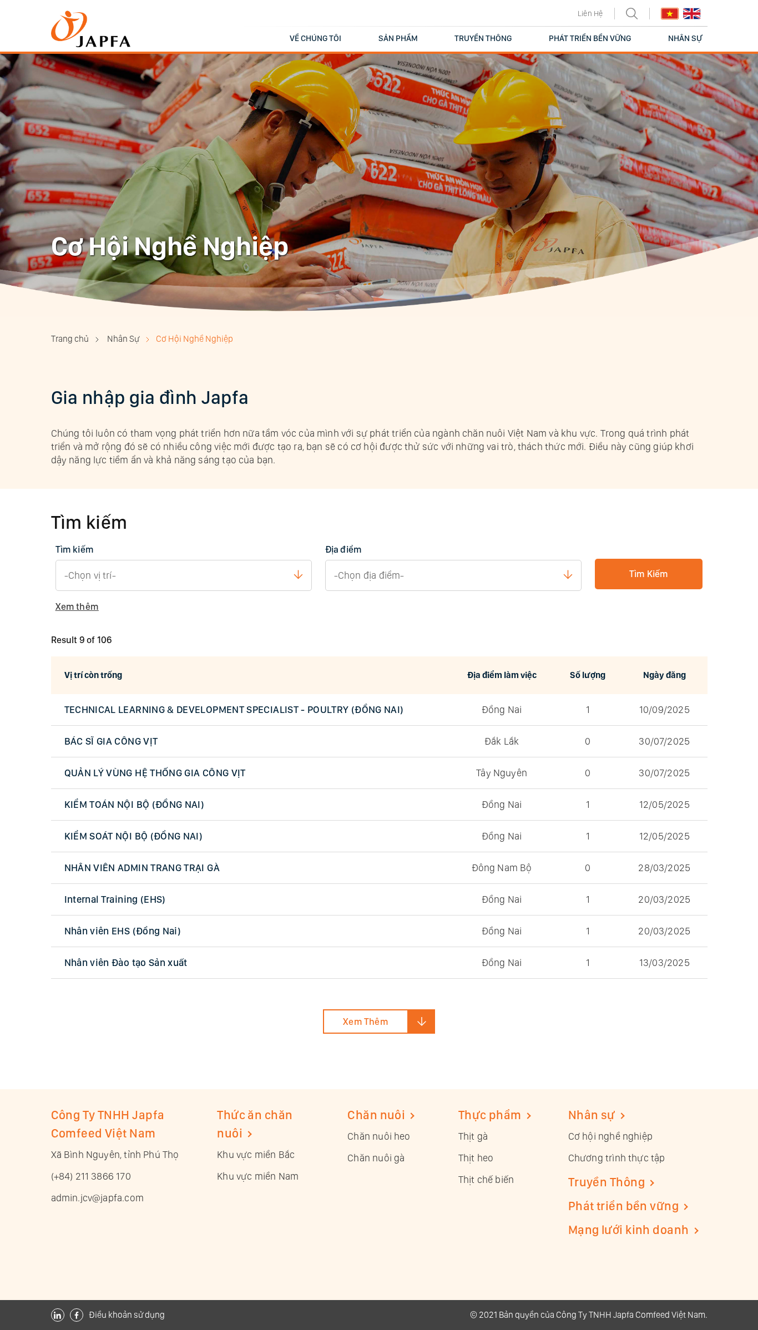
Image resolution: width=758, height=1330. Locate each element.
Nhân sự (591, 1115)
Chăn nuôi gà (376, 1158)
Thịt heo (475, 1158)
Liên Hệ (590, 13)
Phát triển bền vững (623, 1205)
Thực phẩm (490, 1115)
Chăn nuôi (376, 1115)
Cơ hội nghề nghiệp (610, 1136)
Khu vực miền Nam (258, 1176)
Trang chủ (70, 338)
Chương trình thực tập (616, 1158)
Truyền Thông (606, 1182)
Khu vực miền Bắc (256, 1154)
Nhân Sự (123, 338)
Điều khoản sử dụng (127, 1314)
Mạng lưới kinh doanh (628, 1229)
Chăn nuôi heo (378, 1136)
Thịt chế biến (486, 1179)
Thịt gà (473, 1136)
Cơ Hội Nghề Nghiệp (194, 338)
